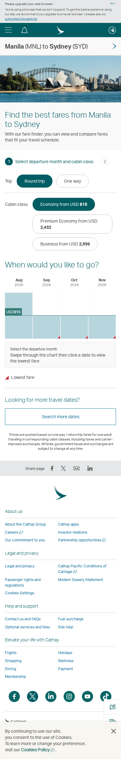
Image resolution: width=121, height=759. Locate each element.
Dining (10, 668)
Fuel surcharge (70, 619)
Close (112, 3)
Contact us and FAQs (23, 619)
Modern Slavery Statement (80, 579)
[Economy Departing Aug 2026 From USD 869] (19, 316)
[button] (8, 30)
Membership (15, 676)
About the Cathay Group (25, 524)
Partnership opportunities (82, 540)
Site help (65, 627)
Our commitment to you (25, 540)
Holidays (65, 652)
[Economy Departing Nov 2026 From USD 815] (102, 327)
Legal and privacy (19, 566)
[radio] (34, 181)
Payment (65, 668)
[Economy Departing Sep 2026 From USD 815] (46, 327)
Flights (10, 652)
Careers (14, 532)
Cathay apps (68, 524)
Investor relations (72, 532)
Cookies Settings (19, 593)
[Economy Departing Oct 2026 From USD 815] (74, 327)
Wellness (66, 660)
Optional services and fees (27, 627)
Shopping (13, 660)
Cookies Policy (38, 749)
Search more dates (60, 416)
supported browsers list (21, 18)
